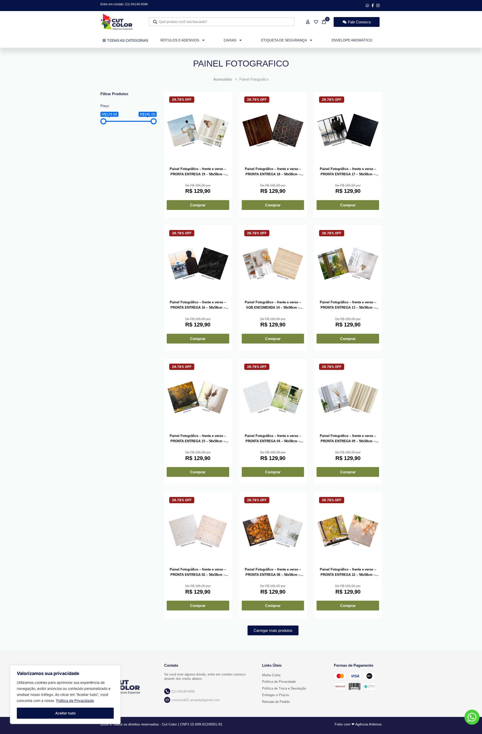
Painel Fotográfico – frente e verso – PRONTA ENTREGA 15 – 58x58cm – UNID (198, 439)
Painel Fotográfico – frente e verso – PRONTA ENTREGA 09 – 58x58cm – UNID (348, 439)
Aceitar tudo (65, 713)
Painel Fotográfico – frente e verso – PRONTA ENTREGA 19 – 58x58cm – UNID (198, 172)
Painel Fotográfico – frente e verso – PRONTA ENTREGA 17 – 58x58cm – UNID (348, 172)
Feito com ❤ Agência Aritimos (358, 724)
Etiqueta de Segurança (284, 40)
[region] (65, 694)
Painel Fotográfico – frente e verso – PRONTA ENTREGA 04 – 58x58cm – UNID (273, 439)
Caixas (230, 40)
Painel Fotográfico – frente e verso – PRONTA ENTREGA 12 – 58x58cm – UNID (348, 573)
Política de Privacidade (75, 700)
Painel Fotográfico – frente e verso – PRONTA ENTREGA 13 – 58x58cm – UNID (348, 305)
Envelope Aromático (352, 40)
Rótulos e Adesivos (179, 40)
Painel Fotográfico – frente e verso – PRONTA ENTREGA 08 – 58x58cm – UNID (273, 573)
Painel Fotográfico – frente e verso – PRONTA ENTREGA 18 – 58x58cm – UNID (273, 172)
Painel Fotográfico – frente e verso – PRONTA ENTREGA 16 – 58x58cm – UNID (198, 305)
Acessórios (222, 79)
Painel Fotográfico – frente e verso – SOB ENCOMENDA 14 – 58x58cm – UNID (273, 305)
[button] (273, 630)
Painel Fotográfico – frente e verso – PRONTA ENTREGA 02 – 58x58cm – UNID (198, 573)
